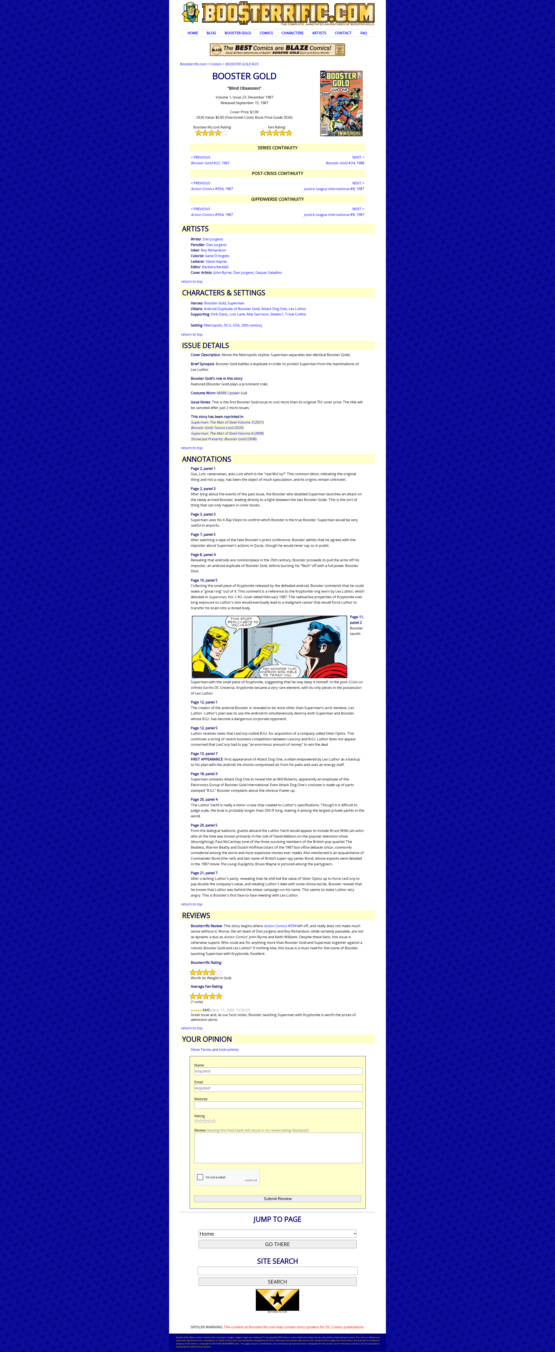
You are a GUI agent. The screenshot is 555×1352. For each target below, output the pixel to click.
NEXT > (358, 157)
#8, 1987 (334, 188)
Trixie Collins (295, 314)
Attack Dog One (274, 308)
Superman (235, 303)
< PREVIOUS (200, 157)
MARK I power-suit (232, 393)
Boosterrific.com (193, 64)
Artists (319, 33)
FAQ (363, 33)
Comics (266, 33)
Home (193, 33)
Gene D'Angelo (217, 255)
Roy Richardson (213, 250)
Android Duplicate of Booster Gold (232, 308)
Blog (211, 33)
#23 (241, 64)
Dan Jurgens (213, 239)
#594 (280, 925)
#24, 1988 (345, 163)
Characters (293, 33)
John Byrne (222, 272)
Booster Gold (238, 33)
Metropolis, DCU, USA (222, 325)
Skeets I (276, 314)
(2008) (227, 433)
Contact (343, 33)
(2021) (227, 422)
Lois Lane (237, 314)
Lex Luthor (297, 308)
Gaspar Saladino (268, 272)
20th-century (251, 325)
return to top (191, 281)
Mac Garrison (258, 314)
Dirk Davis (219, 314)
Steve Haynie (216, 261)
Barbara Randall (215, 266)
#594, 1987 (212, 188)
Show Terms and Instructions (215, 1049)
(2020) (217, 427)
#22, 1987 (210, 163)
